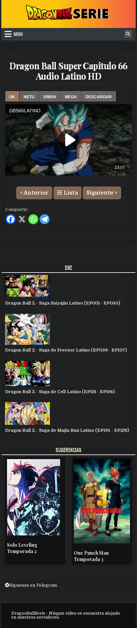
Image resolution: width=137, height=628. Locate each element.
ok (12, 97)
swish (49, 97)
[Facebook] (11, 219)
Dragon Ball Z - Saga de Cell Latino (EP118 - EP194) (60, 391)
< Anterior (34, 193)
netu (29, 97)
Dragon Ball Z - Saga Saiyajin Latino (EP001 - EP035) (62, 303)
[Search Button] (128, 34)
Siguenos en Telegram (33, 585)
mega (71, 97)
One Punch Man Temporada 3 (91, 556)
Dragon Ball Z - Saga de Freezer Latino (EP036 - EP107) (66, 349)
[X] (22, 219)
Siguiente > (101, 193)
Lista (70, 193)
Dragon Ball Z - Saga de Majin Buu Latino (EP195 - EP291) (67, 430)
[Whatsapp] (33, 219)
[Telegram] (45, 219)
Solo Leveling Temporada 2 (22, 548)
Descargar (98, 97)
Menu (18, 34)
